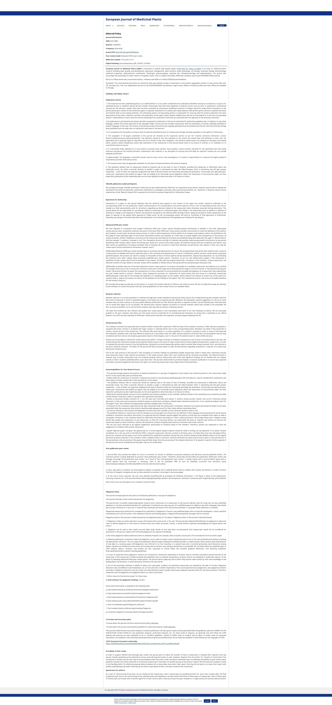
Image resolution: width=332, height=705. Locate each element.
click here (154, 623)
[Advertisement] (166, 5)
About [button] (108, 26)
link (112, 88)
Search (222, 25)
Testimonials (169, 26)
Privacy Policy (123, 703)
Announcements (186, 26)
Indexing (132, 26)
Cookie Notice (132, 703)
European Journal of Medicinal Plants (133, 19)
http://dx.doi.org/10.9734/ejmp (127, 52)
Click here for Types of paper (189, 69)
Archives (120, 26)
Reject (214, 701)
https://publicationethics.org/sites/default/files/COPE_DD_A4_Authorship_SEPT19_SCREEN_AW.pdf (142, 644)
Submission (154, 26)
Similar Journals (204, 26)
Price (143, 26)
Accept (207, 701)
